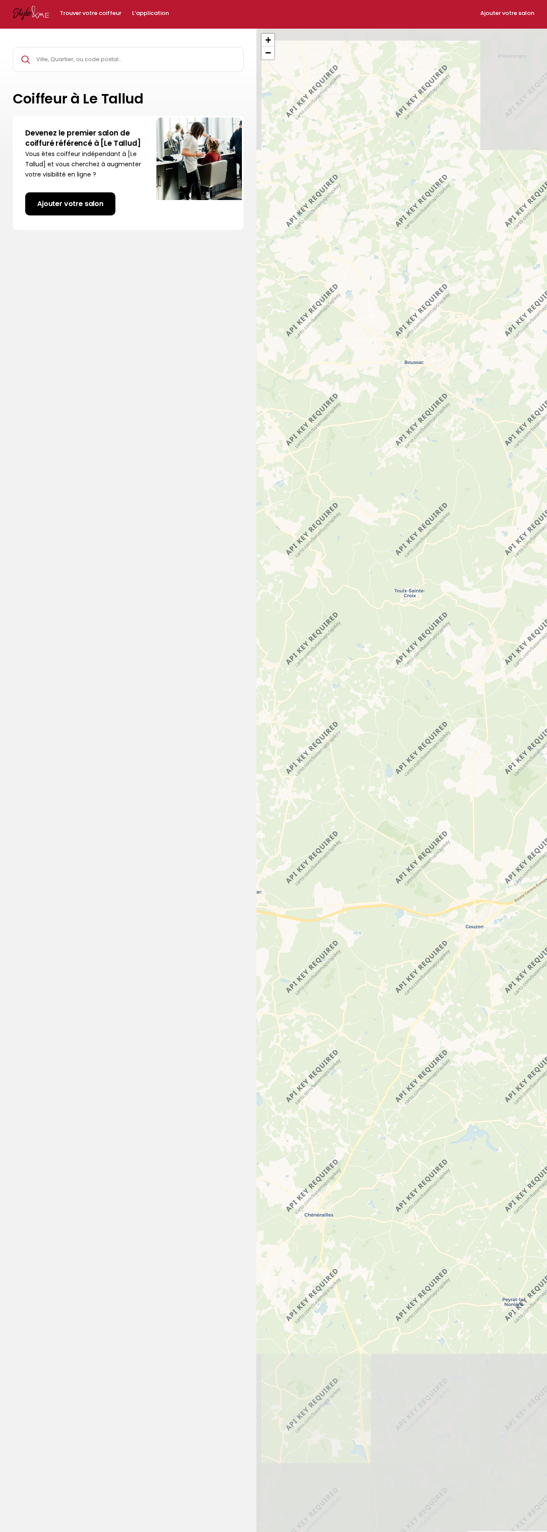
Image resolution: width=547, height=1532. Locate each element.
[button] (268, 40)
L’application (150, 13)
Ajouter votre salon (507, 13)
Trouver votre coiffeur (90, 13)
